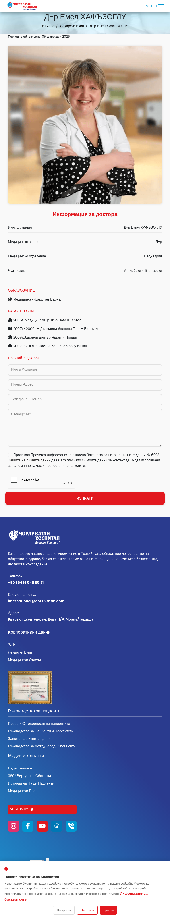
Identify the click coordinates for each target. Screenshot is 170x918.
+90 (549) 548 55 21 (26, 579)
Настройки (64, 910)
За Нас (13, 644)
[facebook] (27, 826)
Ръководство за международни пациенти (42, 746)
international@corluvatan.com (36, 598)
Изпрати (85, 498)
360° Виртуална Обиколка (29, 775)
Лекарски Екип (72, 26)
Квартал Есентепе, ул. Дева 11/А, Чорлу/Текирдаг (51, 616)
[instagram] (13, 826)
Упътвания (19, 809)
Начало (48, 26)
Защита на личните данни (29, 460)
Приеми (108, 910)
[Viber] (56, 826)
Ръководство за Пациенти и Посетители (41, 731)
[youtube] (42, 826)
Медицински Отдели (24, 659)
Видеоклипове (20, 768)
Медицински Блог (22, 790)
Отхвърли (87, 910)
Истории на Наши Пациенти (31, 783)
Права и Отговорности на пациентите (39, 723)
